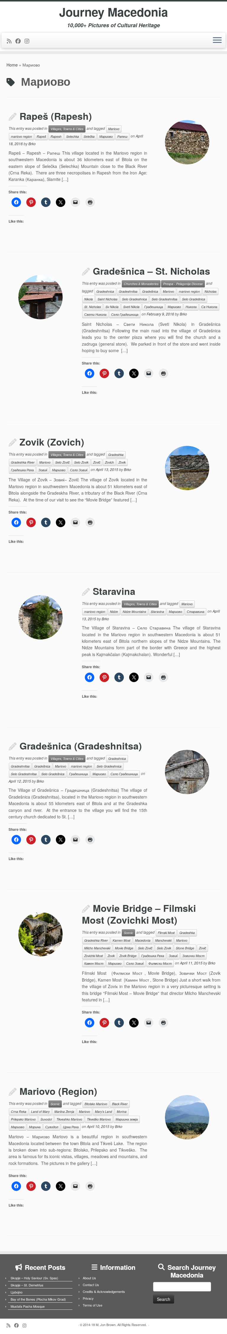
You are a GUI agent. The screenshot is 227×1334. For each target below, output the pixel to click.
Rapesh (56, 136)
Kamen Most (121, 940)
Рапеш (122, 136)
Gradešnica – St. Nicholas (151, 271)
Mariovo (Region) (58, 1091)
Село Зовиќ (78, 470)
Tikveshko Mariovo (69, 1119)
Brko (32, 143)
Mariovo (113, 129)
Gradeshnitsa (128, 291)
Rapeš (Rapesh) (56, 116)
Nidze (114, 611)
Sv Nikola (112, 307)
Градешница (153, 307)
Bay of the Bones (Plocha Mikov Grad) (38, 1299)
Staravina (114, 591)
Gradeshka (116, 454)
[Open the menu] (217, 40)
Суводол (51, 1127)
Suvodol (46, 1119)
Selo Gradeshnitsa (164, 299)
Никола (191, 307)
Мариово (106, 136)
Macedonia (142, 940)
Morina (122, 1111)
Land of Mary (40, 1111)
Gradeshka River (23, 462)
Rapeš (41, 136)
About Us (89, 1277)
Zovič (96, 462)
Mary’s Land (103, 1111)
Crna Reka (18, 1111)
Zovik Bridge (128, 955)
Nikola (88, 299)
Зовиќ (42, 470)
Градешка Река (22, 470)
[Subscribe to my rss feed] (11, 41)
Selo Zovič (62, 462)
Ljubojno (16, 1292)
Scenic (128, 932)
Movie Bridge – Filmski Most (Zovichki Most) (139, 914)
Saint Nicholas (107, 299)
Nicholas (210, 291)
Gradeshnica (105, 291)
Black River (120, 1104)
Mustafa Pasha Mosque (28, 1306)
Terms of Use (92, 1305)
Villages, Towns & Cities (67, 129)
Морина (34, 1127)
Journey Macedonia (113, 12)
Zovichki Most (93, 955)
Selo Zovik (81, 462)
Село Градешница (124, 314)
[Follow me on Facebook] (20, 41)
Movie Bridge (124, 948)
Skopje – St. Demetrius (27, 1285)
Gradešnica (150, 291)
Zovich (109, 462)
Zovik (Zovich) (52, 442)
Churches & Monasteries (141, 283)
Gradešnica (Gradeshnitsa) (81, 745)
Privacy (88, 1298)
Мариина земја (127, 1119)
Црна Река (71, 1127)
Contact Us (91, 1284)
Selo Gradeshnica (134, 299)
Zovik (122, 462)
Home (12, 65)
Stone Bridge (185, 948)
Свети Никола (95, 314)
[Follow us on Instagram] (29, 41)
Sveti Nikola (131, 307)
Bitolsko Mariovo (96, 1104)
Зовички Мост (193, 955)
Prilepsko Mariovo (23, 1119)
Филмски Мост (160, 963)
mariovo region (21, 136)
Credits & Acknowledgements (104, 1291)
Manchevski (163, 940)
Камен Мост (93, 963)
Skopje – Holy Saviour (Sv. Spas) (34, 1277)
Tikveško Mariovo (99, 1119)
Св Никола (209, 307)
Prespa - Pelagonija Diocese (183, 283)
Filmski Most (166, 932)
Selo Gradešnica (193, 299)
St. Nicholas (92, 307)
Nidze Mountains (134, 611)
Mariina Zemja (64, 1111)
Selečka (89, 136)
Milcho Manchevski (97, 948)
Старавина (195, 611)
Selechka (72, 136)
